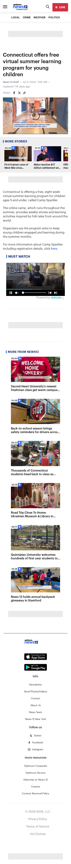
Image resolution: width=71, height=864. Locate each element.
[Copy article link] (24, 92)
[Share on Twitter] (19, 92)
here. (54, 248)
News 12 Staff (11, 82)
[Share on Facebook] (14, 92)
